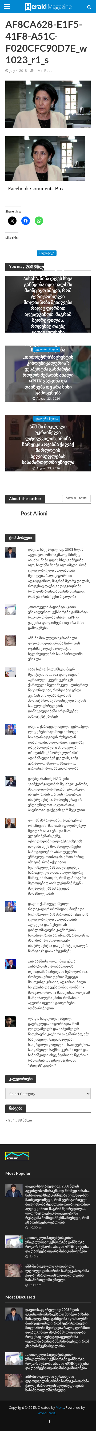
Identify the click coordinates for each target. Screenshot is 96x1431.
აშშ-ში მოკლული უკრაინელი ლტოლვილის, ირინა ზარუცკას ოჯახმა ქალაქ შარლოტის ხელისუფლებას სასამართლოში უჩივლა (48, 444)
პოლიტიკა (46, 253)
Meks (60, 1407)
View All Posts (76, 498)
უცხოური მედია (46, 349)
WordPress (46, 1413)
